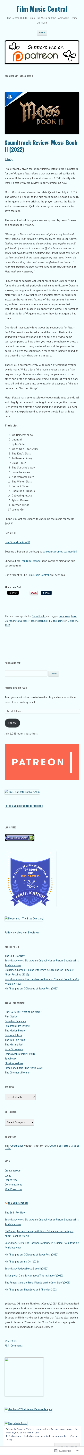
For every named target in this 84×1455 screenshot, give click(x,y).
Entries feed (11, 1180)
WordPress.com (13, 1189)
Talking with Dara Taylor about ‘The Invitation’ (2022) (34, 1275)
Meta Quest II (20, 620)
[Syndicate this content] (6, 1203)
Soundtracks (39, 616)
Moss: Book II (42, 620)
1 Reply (9, 159)
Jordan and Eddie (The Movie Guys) (24, 1068)
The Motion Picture (15, 1030)
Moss (31, 620)
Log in (8, 1175)
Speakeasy (10, 1058)
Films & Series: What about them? (23, 1012)
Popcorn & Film (13, 1035)
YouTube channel (31, 561)
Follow (12, 723)
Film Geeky (11, 1016)
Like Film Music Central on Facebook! (24, 806)
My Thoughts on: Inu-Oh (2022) (22, 1261)
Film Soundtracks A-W (17, 542)
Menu (42, 32)
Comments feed (13, 1184)
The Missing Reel (14, 1044)
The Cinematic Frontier (17, 1072)
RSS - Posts (11, 1341)
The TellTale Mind (15, 1040)
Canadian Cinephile (15, 1021)
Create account (13, 1170)
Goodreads (16, 1145)
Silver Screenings (14, 1049)
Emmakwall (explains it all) (20, 1054)
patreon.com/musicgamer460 (60, 551)
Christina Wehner (14, 1063)
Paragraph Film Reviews (17, 1026)
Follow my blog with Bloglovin (22, 932)
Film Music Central (42, 9)
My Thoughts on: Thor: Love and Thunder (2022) (31, 1289)
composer (64, 616)
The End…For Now (15, 956)
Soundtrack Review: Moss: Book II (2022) (41, 145)
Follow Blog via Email (16, 688)
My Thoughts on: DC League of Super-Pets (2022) (31, 988)
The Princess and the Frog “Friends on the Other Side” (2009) (37, 1282)
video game (57, 620)
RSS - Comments (14, 1345)
